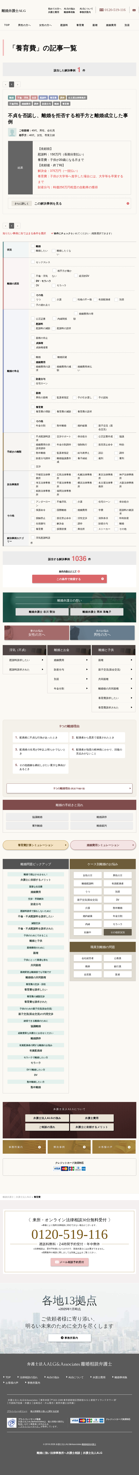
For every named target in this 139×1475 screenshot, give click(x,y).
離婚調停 (102, 817)
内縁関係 (62, 318)
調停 (62, 97)
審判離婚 (37, 825)
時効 (121, 444)
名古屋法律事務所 (77, 97)
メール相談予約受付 (71, 1262)
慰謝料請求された (19, 669)
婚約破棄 (82, 425)
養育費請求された (108, 707)
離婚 (11, 97)
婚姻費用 (111, 25)
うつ (38, 299)
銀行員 (117, 966)
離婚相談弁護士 (89, 1444)
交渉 (38, 466)
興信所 (81, 528)
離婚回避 (62, 357)
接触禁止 (40, 518)
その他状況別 (118, 932)
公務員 (117, 958)
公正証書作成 (105, 436)
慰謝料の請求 (64, 328)
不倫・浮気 (22, 97)
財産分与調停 (43, 458)
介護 (59, 299)
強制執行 (82, 444)
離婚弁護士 (42, 612)
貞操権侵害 (42, 347)
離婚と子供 (106, 650)
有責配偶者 (104, 299)
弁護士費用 (53, 12)
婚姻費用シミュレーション (103, 845)
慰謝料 (64, 25)
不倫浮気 (13, 103)
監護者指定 (63, 397)
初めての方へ (54, 8)
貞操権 (39, 343)
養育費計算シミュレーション (35, 845)
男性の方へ (24, 25)
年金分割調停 (64, 444)
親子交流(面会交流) (109, 669)
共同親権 (103, 679)
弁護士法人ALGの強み (47, 1118)
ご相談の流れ (47, 1127)
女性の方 (87, 875)
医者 (117, 974)
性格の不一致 (85, 299)
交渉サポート (64, 436)
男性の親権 (42, 397)
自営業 (87, 974)
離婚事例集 (69, 12)
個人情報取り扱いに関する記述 (44, 1411)
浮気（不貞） (18, 650)
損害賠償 (61, 528)
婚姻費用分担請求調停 (43, 446)
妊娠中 (87, 932)
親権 (95, 25)
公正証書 (40, 318)
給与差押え (84, 452)
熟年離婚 (61, 425)
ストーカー (104, 528)
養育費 (80, 25)
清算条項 (103, 518)
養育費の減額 (64, 411)
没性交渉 (82, 518)
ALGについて (86, 8)
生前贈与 (40, 523)
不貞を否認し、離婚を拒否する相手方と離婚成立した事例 (68, 118)
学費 (100, 509)
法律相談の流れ (29, 1377)
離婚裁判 (102, 825)
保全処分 (82, 436)
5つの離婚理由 (69, 788)
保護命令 (40, 509)
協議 (121, 436)
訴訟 (100, 452)
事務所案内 (85, 12)
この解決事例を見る (48, 203)
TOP (7, 25)
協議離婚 (37, 817)
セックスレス (43, 262)
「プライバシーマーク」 (29, 1426)
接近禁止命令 (64, 518)
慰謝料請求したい (19, 660)
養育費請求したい (108, 698)
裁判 (100, 458)
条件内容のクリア (68, 571)
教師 (87, 966)
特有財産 (124, 518)
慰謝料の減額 (43, 328)
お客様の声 (12, 1382)
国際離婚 (61, 509)
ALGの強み (69, 8)
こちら (78, 1252)
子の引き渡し (85, 397)
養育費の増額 (43, 411)
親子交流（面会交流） (105, 427)
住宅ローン (42, 383)
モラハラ (61, 285)
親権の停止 (42, 337)
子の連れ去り (43, 304)
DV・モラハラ (43, 281)
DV (37, 285)
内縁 (87, 924)
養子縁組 (82, 458)
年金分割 (40, 425)
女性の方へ (45, 25)
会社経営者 (88, 958)
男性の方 (117, 875)
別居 (127, 25)
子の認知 (103, 397)
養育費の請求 (85, 411)
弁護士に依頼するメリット (92, 1127)
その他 (39, 295)
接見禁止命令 (105, 444)
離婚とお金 (61, 650)
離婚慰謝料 (88, 883)
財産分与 (46, 103)
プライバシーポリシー (17, 1411)
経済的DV (84, 275)
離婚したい (42, 250)
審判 (121, 458)
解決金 (60, 523)
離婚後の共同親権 (108, 688)
